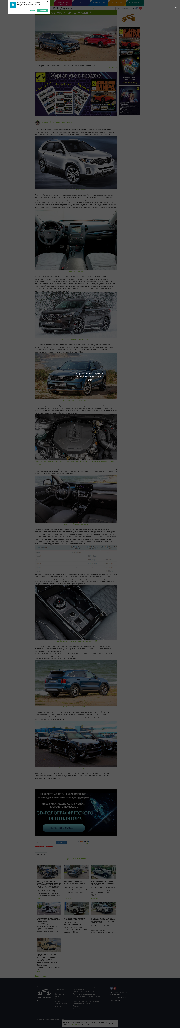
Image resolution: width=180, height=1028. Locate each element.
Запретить (32, 11)
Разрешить (43, 11)
